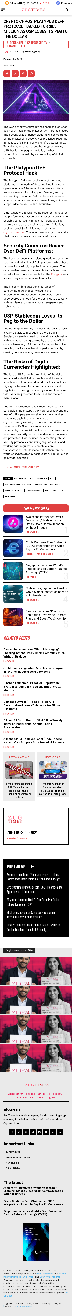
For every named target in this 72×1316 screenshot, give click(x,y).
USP (47, 490)
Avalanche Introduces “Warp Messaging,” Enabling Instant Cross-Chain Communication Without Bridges (45, 522)
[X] (15, 73)
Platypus (56, 274)
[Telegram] (39, 1132)
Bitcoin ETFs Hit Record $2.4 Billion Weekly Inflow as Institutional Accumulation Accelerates (32, 724)
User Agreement (44, 1273)
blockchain (20, 479)
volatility (57, 490)
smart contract (14, 490)
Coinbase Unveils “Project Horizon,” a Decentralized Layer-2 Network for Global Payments (31, 705)
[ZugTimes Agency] (6, 52)
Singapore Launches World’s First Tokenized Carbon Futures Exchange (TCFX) (46, 568)
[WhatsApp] (31, 73)
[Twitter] (26, 1132)
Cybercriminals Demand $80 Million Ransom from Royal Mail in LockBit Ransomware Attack (19, 790)
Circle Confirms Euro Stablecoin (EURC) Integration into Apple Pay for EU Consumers (46, 545)
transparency (34, 490)
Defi (52, 479)
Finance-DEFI (16, 46)
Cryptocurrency (38, 479)
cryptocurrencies (14, 232)
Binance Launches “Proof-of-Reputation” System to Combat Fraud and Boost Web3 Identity (46, 615)
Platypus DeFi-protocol (18, 484)
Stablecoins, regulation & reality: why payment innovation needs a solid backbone (47, 591)
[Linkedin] (19, 1132)
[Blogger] (60, 1132)
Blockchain (33, 532)
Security (55, 484)
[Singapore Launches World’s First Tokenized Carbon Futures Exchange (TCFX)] (13, 571)
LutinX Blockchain (23, 1306)
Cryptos (31, 577)
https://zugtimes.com (17, 838)
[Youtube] (46, 1132)
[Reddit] (53, 1132)
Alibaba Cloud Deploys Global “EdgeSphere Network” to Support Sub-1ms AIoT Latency (33, 740)
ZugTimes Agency (30, 51)
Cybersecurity (37, 42)
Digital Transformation (40, 554)
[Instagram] (33, 1132)
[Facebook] (6, 73)
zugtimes (10, 496)
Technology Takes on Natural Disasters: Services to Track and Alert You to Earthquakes (52, 789)
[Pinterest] (23, 73)
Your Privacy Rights (50, 1276)
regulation (41, 484)
